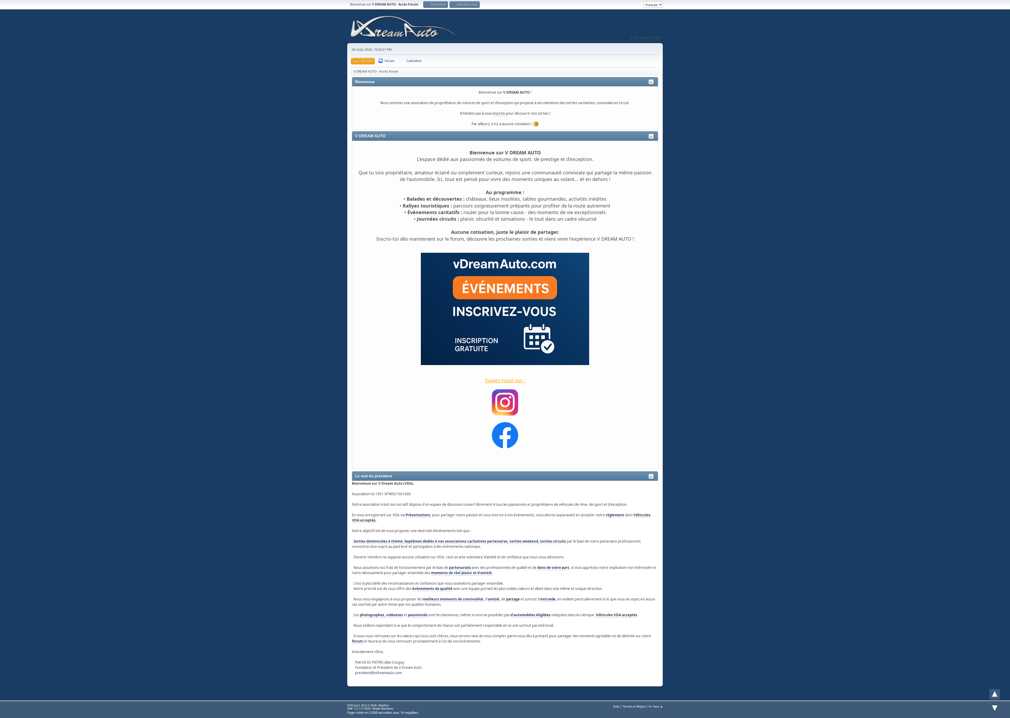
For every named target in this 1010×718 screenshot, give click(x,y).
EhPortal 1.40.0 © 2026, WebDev (368, 705)
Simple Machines (382, 708)
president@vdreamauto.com (378, 672)
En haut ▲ (656, 706)
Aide (616, 706)
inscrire (499, 113)
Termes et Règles (634, 706)
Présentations (418, 515)
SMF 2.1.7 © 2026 (358, 708)
